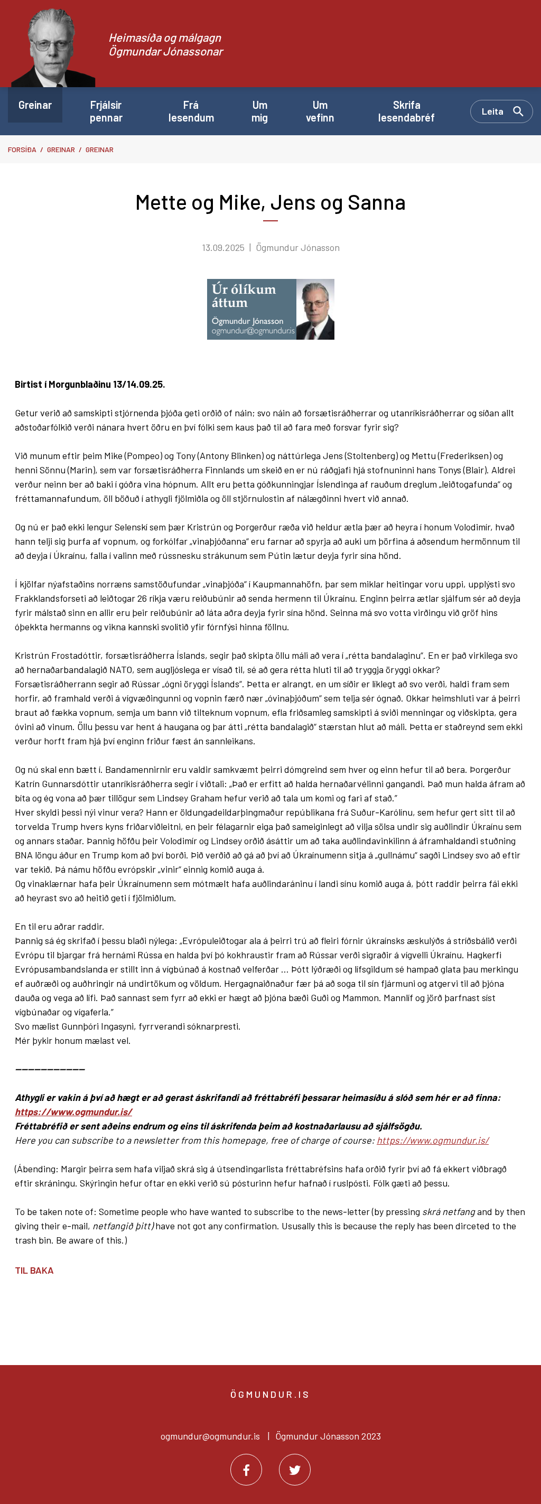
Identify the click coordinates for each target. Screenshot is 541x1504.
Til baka (34, 1270)
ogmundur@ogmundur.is (210, 1436)
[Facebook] (246, 1470)
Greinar (61, 149)
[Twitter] (295, 1470)
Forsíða (22, 149)
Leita (492, 111)
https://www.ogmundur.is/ (73, 1111)
